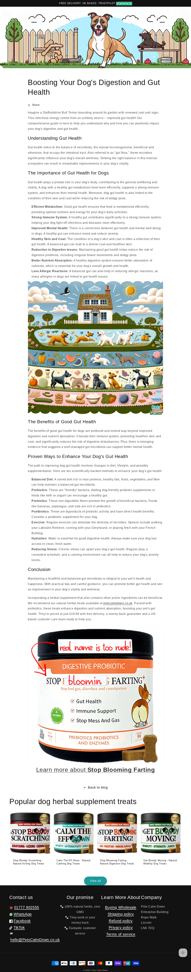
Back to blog (98, 787)
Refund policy (121, 921)
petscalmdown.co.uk (117, 603)
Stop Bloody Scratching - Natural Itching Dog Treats (28, 862)
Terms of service (120, 934)
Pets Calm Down (100, 970)
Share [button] (36, 104)
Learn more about (95, 769)
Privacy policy (121, 927)
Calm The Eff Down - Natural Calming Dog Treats (73, 862)
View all (95, 880)
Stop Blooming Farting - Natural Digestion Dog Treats (117, 862)
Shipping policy (121, 914)
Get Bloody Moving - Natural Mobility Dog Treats (160, 862)
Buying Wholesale (120, 907)
